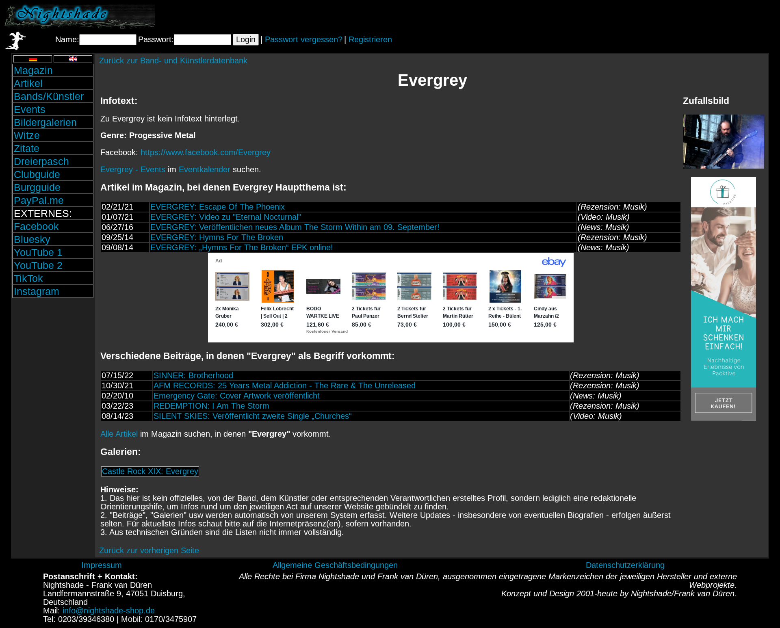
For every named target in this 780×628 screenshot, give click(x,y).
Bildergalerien (45, 122)
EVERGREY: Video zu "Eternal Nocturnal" (225, 216)
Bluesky (32, 239)
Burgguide (37, 187)
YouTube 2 (38, 265)
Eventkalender (204, 169)
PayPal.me (39, 200)
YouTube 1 (38, 252)
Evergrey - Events (132, 169)
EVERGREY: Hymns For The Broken (216, 237)
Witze (27, 135)
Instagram (36, 291)
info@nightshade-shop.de (109, 610)
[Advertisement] (680, 16)
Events (30, 109)
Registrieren (370, 39)
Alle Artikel (119, 433)
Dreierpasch (41, 161)
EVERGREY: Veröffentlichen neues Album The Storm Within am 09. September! (295, 227)
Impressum (101, 565)
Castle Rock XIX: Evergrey (150, 471)
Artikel (28, 83)
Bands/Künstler (49, 96)
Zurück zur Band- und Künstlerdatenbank (173, 60)
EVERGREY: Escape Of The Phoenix (217, 206)
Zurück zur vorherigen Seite (149, 550)
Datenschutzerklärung (625, 565)
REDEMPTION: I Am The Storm (211, 405)
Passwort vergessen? (303, 39)
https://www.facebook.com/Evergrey (206, 152)
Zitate (26, 148)
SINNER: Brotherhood (193, 375)
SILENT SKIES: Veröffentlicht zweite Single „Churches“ (253, 415)
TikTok (28, 278)
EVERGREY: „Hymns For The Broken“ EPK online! (241, 247)
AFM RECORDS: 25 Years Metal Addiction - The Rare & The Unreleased (285, 385)
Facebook (36, 226)
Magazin (33, 70)
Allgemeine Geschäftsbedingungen (335, 565)
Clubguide (37, 174)
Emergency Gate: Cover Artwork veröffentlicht (237, 395)
